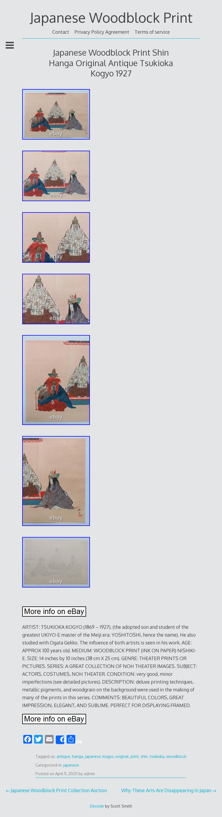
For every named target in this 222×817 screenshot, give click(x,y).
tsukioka (156, 756)
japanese (93, 756)
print (134, 756)
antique (63, 756)
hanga (77, 756)
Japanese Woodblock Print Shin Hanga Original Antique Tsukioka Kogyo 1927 (111, 62)
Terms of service (152, 32)
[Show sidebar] (10, 45)
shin (144, 756)
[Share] (60, 739)
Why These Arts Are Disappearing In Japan (166, 790)
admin (89, 773)
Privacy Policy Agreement (101, 32)
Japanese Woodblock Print (111, 17)
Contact (60, 32)
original (122, 756)
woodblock (176, 756)
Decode (97, 806)
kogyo (108, 756)
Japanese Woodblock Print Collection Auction (59, 790)
